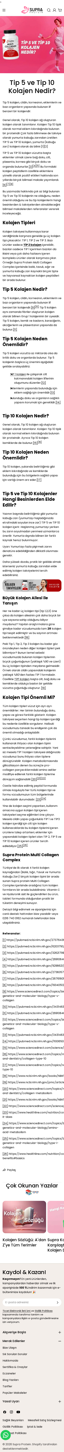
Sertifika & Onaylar (15, 1367)
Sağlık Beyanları (13, 1420)
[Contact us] (6, 1435)
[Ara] (48, 10)
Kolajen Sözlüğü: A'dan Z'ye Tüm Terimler (24, 1242)
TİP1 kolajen (22, 679)
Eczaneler (9, 1373)
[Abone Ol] (57, 1302)
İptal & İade (34, 1427)
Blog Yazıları (11, 1380)
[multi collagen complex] (32, 581)
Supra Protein (22, 1444)
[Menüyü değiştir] (4, 10)
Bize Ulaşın (10, 1348)
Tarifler (7, 1386)
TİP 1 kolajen (18, 374)
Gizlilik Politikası (44, 1311)
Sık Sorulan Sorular (15, 1354)
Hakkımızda (10, 1361)
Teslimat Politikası (14, 1433)
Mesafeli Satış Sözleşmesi (44, 1420)
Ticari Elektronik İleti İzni (17, 1311)
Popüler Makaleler (15, 1393)
